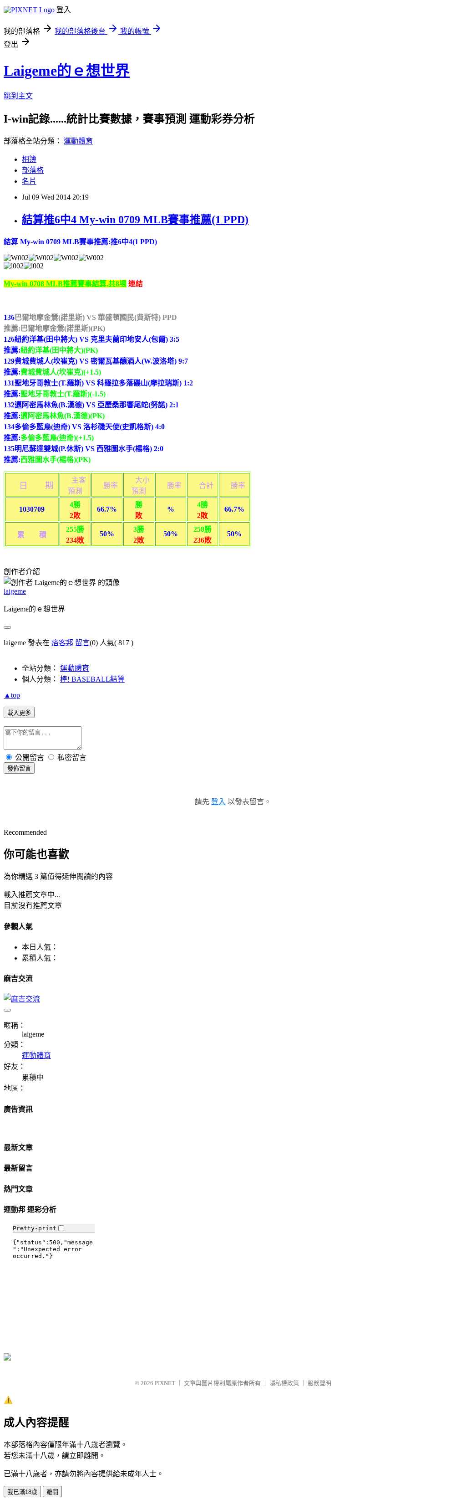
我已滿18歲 (22, 1492)
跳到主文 (18, 96)
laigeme (15, 591)
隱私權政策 (284, 1383)
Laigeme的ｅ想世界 (67, 70)
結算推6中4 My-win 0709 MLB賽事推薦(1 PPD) (135, 220)
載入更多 (19, 712)
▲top (12, 695)
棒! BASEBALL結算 (92, 679)
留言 (82, 643)
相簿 (29, 159)
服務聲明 (319, 1383)
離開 (52, 1492)
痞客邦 (62, 643)
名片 (29, 181)
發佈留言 (19, 768)
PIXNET (165, 1383)
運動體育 (78, 141)
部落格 (33, 170)
